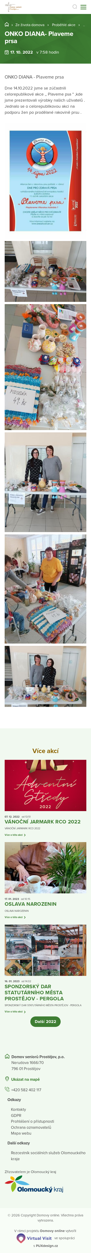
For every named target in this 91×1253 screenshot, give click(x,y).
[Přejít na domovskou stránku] (13, 7)
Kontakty (18, 1109)
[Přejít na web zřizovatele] (45, 1184)
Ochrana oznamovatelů (31, 1127)
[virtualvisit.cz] (34, 1238)
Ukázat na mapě (25, 1079)
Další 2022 (45, 1021)
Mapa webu (21, 1133)
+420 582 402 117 (26, 1090)
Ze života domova (29, 25)
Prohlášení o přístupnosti (32, 1121)
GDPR (16, 1115)
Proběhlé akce (63, 25)
